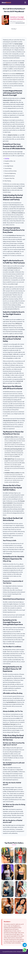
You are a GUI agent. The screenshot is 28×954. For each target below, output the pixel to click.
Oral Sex (7, 158)
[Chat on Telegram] (25, 945)
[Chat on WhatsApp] (25, 950)
